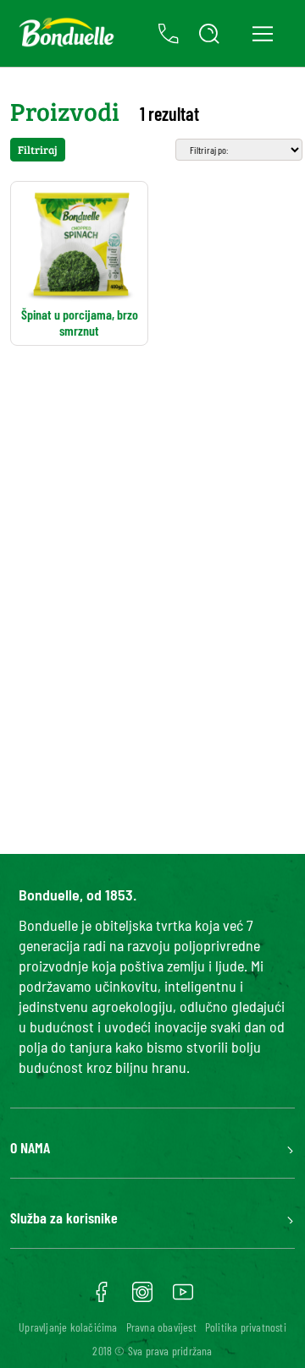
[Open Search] (209, 34)
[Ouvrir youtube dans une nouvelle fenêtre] (183, 1297)
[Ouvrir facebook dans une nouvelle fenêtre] (102, 1297)
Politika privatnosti (245, 1327)
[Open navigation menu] (262, 33)
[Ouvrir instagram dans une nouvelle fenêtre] (142, 1297)
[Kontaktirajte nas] (168, 34)
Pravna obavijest (161, 1327)
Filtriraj (38, 149)
